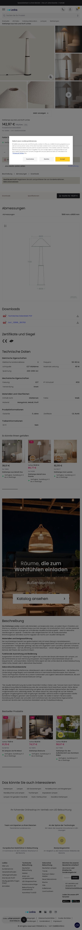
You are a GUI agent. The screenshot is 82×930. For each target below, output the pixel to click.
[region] (41, 150)
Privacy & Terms (18, 153)
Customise (30, 159)
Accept (62, 159)
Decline (46, 159)
